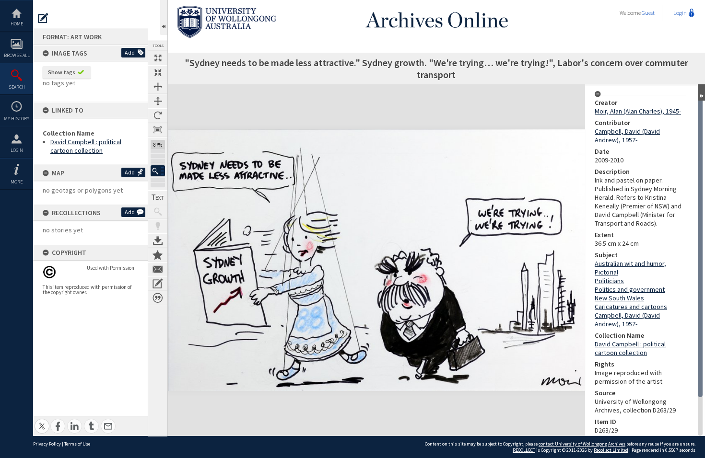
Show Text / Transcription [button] (157, 197)
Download (157, 240)
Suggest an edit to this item (43, 18)
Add (130, 52)
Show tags (61, 72)
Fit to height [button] (157, 101)
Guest (648, 12)
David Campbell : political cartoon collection (85, 146)
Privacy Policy (47, 444)
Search (17, 87)
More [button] (17, 182)
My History (16, 118)
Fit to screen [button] (157, 72)
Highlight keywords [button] (157, 226)
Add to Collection (157, 255)
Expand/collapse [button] (701, 92)
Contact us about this (157, 269)
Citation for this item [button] (157, 298)
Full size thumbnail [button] (157, 58)
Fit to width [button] (157, 87)
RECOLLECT (524, 450)
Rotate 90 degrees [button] (157, 115)
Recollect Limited (611, 450)
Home (17, 24)
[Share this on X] (42, 421)
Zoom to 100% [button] (157, 130)
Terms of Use (77, 444)
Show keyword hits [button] (157, 212)
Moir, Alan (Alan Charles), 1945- (638, 111)
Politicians (609, 280)
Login (17, 150)
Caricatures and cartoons (631, 306)
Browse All (17, 55)
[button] (158, 170)
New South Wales (619, 298)
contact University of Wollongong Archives (582, 444)
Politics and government (630, 289)
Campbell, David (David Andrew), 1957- (627, 135)
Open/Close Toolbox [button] (163, 17)
